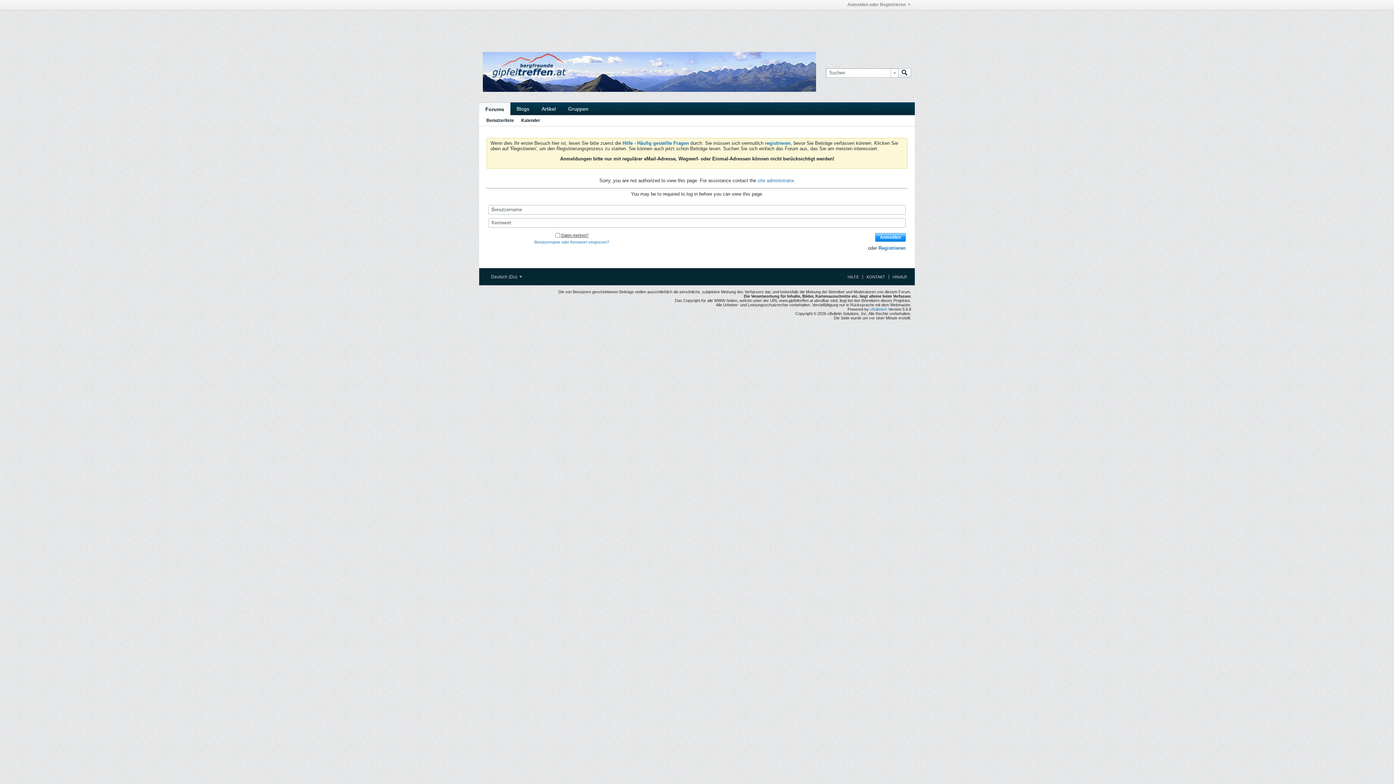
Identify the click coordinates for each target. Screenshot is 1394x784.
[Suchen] (904, 73)
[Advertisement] (588, 26)
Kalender (530, 120)
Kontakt (876, 277)
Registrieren (892, 248)
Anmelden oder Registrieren (876, 4)
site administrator (776, 180)
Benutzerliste (500, 120)
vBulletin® (878, 309)
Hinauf (900, 277)
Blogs (523, 109)
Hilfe (853, 277)
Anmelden (890, 237)
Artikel (549, 109)
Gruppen (578, 109)
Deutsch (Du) (504, 276)
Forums (494, 109)
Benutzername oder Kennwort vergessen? (571, 242)
